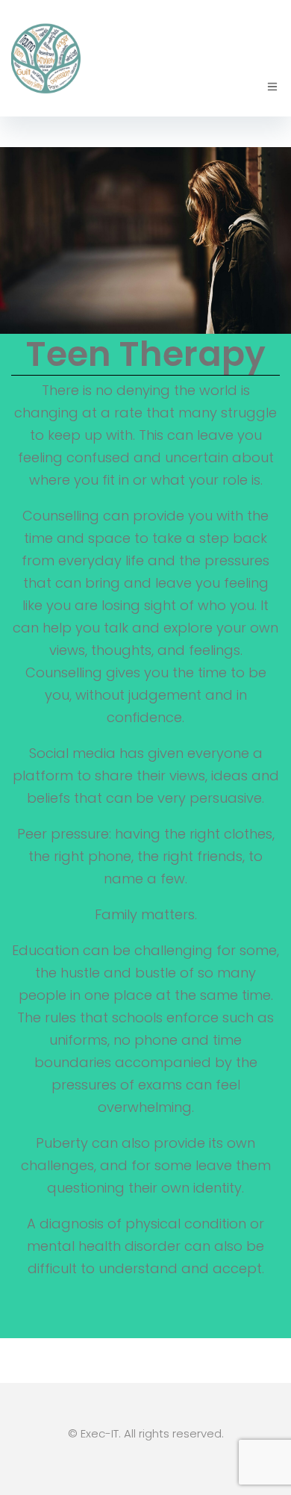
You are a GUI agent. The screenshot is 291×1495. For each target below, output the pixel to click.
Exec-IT (100, 1433)
